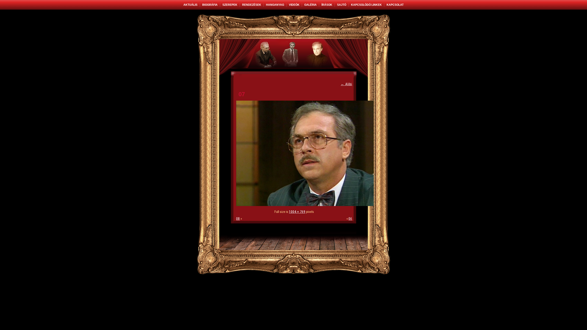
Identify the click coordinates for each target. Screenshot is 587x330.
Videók (294, 4)
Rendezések (251, 4)
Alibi (346, 84)
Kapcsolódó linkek (366, 4)
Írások (326, 4)
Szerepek (229, 4)
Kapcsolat (395, 4)
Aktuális (190, 4)
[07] (306, 205)
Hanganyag (275, 4)
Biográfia (210, 4)
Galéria (310, 4)
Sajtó (341, 4)
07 (241, 94)
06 (350, 219)
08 (238, 219)
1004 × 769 (297, 212)
